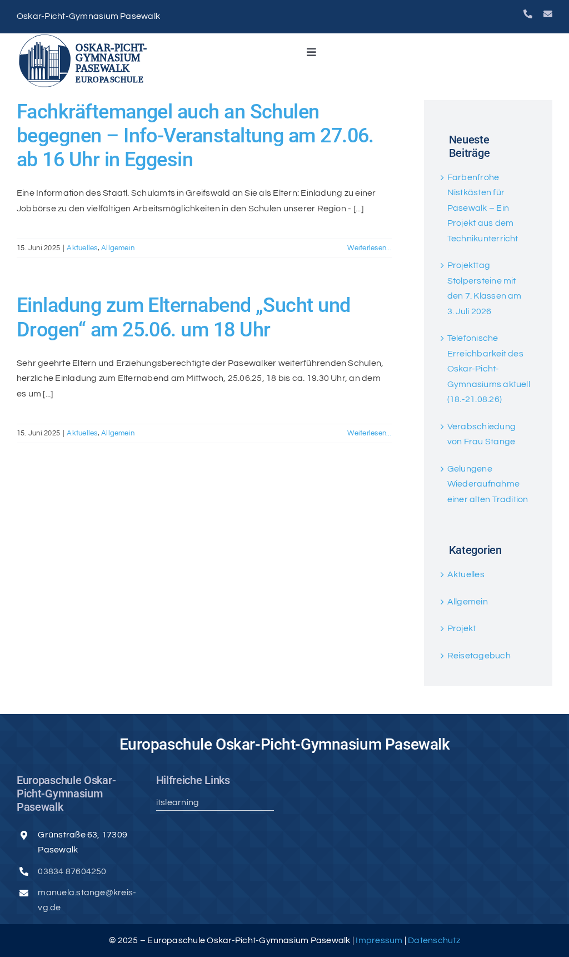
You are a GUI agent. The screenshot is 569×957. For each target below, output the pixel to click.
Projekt (461, 628)
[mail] (547, 13)
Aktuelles (82, 248)
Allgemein (117, 248)
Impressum (380, 940)
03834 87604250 (72, 871)
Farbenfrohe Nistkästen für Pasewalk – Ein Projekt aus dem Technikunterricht (482, 208)
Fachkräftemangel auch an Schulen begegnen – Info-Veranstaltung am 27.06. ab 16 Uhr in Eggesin (195, 135)
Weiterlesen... (369, 248)
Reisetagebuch (479, 655)
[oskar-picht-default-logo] (86, 37)
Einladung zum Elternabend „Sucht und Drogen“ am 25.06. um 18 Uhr (184, 317)
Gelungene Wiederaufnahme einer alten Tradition (487, 484)
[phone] (527, 13)
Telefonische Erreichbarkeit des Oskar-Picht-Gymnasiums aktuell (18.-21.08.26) (488, 369)
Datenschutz (434, 940)
